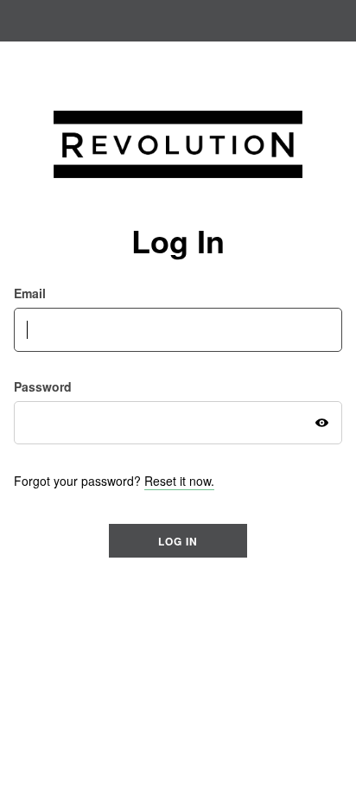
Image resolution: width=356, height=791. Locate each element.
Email (30, 293)
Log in (178, 541)
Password (43, 387)
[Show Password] (321, 423)
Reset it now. (179, 480)
